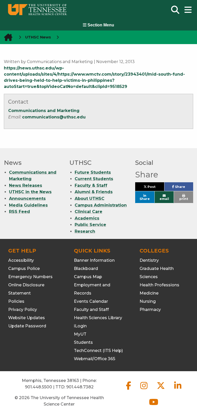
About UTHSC (89, 198)
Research (85, 231)
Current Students (94, 178)
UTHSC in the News (30, 191)
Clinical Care (88, 211)
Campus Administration (101, 205)
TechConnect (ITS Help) (98, 350)
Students (83, 342)
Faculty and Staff (91, 309)
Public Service (90, 224)
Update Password (27, 326)
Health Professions (159, 284)
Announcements (27, 198)
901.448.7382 (80, 387)
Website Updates (26, 317)
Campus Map (88, 276)
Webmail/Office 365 (94, 358)
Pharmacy (150, 309)
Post (155, 188)
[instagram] (144, 389)
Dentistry (149, 260)
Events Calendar (91, 301)
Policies (16, 301)
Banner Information (94, 260)
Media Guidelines (28, 205)
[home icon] (6, 37)
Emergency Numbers (30, 276)
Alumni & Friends (94, 191)
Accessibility (21, 260)
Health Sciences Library (98, 317)
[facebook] (129, 389)
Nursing (148, 301)
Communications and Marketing (44, 110)
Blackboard (86, 268)
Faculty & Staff (91, 185)
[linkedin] (177, 389)
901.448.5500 (38, 387)
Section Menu (100, 25)
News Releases (25, 185)
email (164, 199)
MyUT (80, 334)
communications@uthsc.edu (54, 117)
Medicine (149, 293)
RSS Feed (19, 211)
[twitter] (161, 389)
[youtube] (153, 406)
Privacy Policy (22, 309)
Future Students (93, 172)
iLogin (80, 326)
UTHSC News (38, 37)
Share (183, 188)
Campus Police (24, 268)
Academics (87, 218)
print (183, 199)
